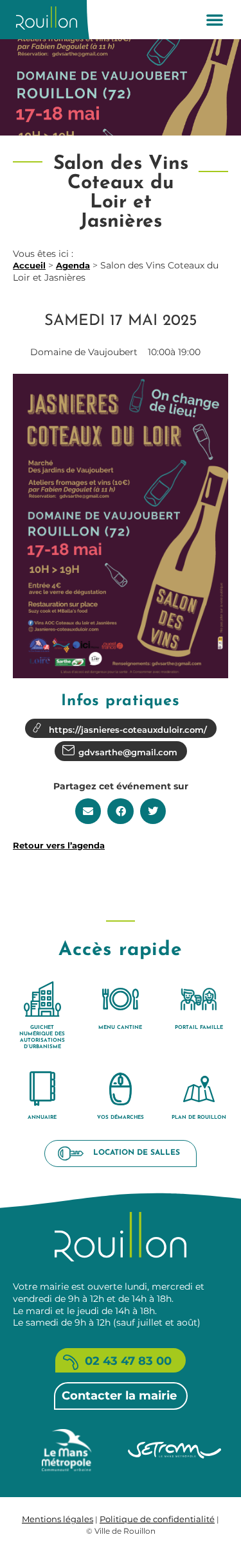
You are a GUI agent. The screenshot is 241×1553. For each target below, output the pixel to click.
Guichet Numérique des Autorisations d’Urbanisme (42, 1037)
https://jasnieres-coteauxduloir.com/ (128, 729)
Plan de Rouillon (199, 1117)
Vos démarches (120, 1117)
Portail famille (199, 1027)
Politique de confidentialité (157, 1519)
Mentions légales (57, 1519)
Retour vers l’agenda (59, 845)
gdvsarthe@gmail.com (127, 752)
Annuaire (42, 1117)
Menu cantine (120, 1027)
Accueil (29, 265)
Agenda (73, 265)
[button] (214, 19)
